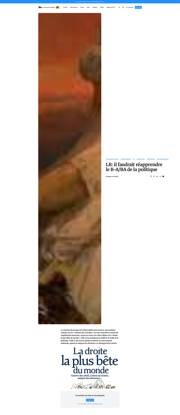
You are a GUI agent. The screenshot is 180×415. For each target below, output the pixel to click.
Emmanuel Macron (126, 159)
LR (134, 159)
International (73, 7)
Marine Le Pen (141, 159)
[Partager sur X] (154, 176)
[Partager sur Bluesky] (163, 176)
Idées (88, 7)
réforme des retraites (162, 159)
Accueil (65, 7)
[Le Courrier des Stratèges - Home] (49, 7)
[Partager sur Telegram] (160, 176)
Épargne (95, 7)
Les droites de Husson (112, 159)
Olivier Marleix (151, 159)
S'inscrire (138, 7)
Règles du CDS (111, 7)
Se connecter (129, 7)
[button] (119, 7)
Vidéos (102, 7)
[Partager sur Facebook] (151, 176)
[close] (178, 2)
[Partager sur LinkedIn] (157, 176)
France (82, 7)
